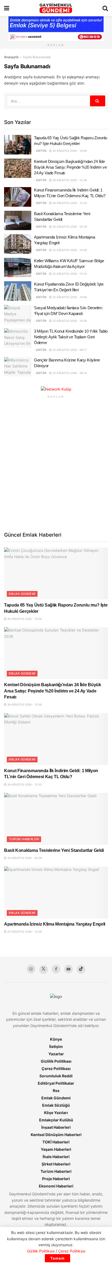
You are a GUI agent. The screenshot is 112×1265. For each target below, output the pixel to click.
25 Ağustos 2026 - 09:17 (69, 349)
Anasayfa (11, 57)
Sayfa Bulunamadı (37, 57)
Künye (56, 1039)
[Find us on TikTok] (81, 969)
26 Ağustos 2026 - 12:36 (69, 180)
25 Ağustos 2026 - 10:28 (69, 320)
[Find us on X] (43, 969)
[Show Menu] (6, 8)
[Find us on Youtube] (68, 969)
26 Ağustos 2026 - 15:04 (69, 150)
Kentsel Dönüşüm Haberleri (56, 1134)
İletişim (56, 1046)
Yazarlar (56, 1053)
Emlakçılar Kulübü (56, 1120)
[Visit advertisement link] (56, 389)
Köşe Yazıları (56, 1112)
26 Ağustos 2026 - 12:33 (69, 203)
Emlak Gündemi (22, 594)
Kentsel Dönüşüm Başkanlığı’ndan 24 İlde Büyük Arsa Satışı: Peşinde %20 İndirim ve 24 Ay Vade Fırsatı (70, 167)
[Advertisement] (56, 464)
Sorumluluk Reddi (56, 1076)
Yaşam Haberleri (56, 1149)
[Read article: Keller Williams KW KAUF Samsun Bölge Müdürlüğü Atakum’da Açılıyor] (17, 267)
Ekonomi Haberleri (56, 1186)
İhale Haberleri (56, 1156)
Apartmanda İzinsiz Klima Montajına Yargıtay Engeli (54, 924)
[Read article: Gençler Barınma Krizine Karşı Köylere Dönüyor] (17, 367)
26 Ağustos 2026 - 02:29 (69, 226)
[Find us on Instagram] (31, 969)
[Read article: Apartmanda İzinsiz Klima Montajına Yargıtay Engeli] (17, 244)
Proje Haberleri (56, 1178)
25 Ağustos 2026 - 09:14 (69, 373)
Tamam (57, 1258)
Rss (56, 1090)
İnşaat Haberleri (56, 1127)
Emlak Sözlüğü (56, 1105)
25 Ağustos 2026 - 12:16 (69, 273)
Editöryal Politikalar (56, 1083)
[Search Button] (105, 8)
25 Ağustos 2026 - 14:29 (69, 250)
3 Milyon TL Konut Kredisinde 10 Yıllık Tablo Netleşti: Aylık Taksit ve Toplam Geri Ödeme (71, 337)
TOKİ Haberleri (56, 1142)
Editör (41, 150)
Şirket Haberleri (56, 1164)
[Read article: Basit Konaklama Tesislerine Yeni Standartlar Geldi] (17, 220)
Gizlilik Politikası (56, 1061)
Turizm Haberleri (24, 839)
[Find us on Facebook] (56, 969)
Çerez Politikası (56, 1068)
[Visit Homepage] (56, 8)
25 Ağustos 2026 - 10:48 (69, 297)
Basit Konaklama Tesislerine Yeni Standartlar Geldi (54, 850)
